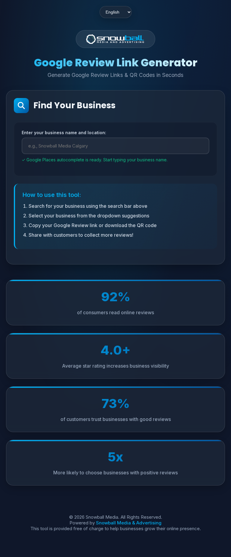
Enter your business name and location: (64, 132)
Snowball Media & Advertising (129, 523)
